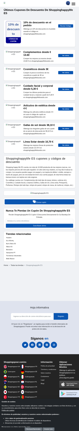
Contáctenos (45, 376)
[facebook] (32, 345)
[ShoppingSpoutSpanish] (13, 3)
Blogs (42, 383)
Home (6, 265)
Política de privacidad (48, 366)
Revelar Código (65, 26)
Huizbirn (9, 237)
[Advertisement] (39, 283)
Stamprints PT (10, 252)
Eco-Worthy (10, 240)
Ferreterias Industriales (13, 255)
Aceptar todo (48, 429)
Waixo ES (9, 246)
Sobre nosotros (46, 373)
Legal (42, 380)
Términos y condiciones (48, 369)
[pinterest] (47, 345)
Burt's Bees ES (11, 243)
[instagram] (54, 345)
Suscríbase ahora (39, 226)
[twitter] (25, 345)
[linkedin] (39, 345)
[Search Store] (68, 3)
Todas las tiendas (17, 265)
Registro (61, 316)
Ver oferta (65, 55)
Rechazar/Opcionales (33, 429)
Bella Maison (10, 258)
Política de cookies (8, 410)
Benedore (9, 249)
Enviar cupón (41, 202)
